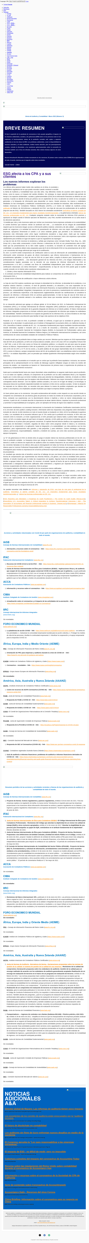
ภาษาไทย (10, 86)
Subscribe (6, 7)
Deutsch (9, 37)
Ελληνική (9, 39)
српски (9, 82)
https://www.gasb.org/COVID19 (48, 708)
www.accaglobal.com (38, 584)
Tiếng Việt (10, 92)
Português (9, 63)
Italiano (9, 48)
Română (9, 67)
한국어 (9, 54)
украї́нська (10, 91)
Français (9, 36)
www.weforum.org (10, 627)
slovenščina (10, 81)
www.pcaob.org (53, 721)
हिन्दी (8, 41)
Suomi (9, 34)
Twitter (7, 4)
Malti (8, 59)
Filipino (9, 89)
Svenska (9, 73)
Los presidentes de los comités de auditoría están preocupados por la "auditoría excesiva (44, 1117)
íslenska (9, 47)
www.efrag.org (50, 671)
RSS (4, 10)
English (9, 13)
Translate (5, 12)
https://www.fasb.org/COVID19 (46, 700)
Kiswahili (9, 71)
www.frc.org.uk (49, 649)
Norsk (8, 60)
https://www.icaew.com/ (56, 661)
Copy (27, 1)
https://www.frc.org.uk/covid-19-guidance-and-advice (25, 655)
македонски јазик (12, 56)
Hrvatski (9, 27)
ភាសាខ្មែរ (9, 52)
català (8, 21)
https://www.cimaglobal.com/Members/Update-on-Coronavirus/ (28, 603)
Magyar (9, 42)
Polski (8, 62)
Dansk (9, 30)
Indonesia (9, 45)
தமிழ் (8, 84)
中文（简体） (11, 23)
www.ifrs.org (47, 545)
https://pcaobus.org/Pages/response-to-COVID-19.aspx (59, 725)
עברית (8, 74)
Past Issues (6, 9)
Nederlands (10, 33)
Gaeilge (9, 44)
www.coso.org (64, 711)
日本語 (9, 50)
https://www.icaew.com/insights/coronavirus (47, 665)
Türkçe (9, 87)
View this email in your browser (44, 97)
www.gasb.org (49, 704)
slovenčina (10, 79)
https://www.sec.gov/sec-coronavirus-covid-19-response (65, 744)
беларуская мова (12, 18)
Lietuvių (9, 76)
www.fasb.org (45, 696)
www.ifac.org (38, 560)
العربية (9, 15)
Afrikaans (9, 17)
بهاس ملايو (10, 57)
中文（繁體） (11, 25)
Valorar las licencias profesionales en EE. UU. (35, 494)
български (10, 20)
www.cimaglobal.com (45, 597)
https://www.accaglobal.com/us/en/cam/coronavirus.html (65, 588)
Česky (8, 28)
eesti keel (9, 31)
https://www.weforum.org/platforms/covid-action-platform (55, 630)
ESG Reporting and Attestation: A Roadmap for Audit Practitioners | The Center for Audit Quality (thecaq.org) (44, 499)
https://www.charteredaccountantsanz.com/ (59, 751)
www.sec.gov (43, 740)
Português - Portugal (12, 65)
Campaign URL (4, 1)
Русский (9, 68)
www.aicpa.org (55, 686)
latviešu (9, 77)
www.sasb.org (52, 731)
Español (9, 70)
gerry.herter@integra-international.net (46, 1222)
